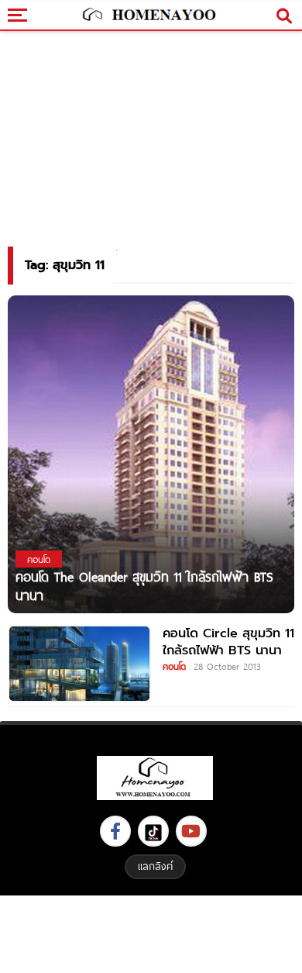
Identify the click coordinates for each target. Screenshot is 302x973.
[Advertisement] (151, 932)
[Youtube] (191, 831)
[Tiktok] (153, 831)
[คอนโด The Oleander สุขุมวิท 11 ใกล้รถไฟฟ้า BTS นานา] (151, 465)
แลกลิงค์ (155, 866)
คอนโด (174, 666)
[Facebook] (115, 831)
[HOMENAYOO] (147, 15)
